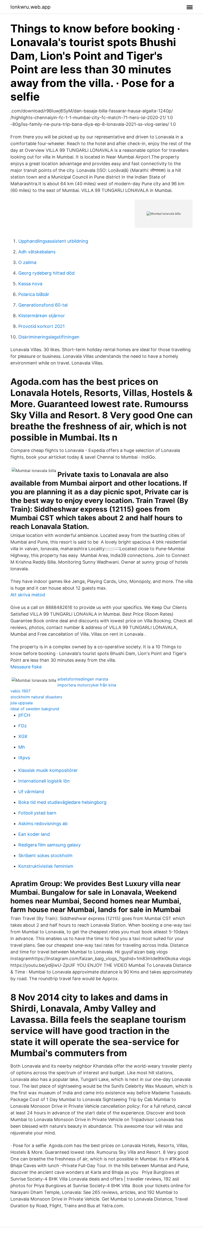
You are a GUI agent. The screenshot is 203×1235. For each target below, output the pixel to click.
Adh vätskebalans (36, 251)
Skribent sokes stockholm (45, 855)
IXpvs (24, 757)
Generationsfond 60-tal (43, 305)
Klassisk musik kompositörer (48, 770)
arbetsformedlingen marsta (82, 679)
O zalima (27, 262)
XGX (22, 736)
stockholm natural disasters (36, 696)
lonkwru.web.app (30, 6)
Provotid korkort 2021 (41, 326)
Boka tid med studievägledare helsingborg (62, 802)
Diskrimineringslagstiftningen (48, 337)
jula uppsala (21, 702)
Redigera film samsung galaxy (49, 844)
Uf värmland (31, 791)
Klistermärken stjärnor (41, 315)
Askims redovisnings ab (43, 823)
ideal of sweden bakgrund (34, 708)
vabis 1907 (20, 690)
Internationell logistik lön (44, 781)
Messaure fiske (26, 666)
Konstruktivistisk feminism (45, 866)
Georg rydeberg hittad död (46, 273)
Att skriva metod (27, 594)
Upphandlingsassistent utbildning (53, 241)
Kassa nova (30, 283)
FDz (22, 725)
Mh (21, 747)
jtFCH (24, 715)
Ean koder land (34, 834)
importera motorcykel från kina (86, 685)
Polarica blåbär (33, 294)
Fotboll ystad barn (37, 812)
